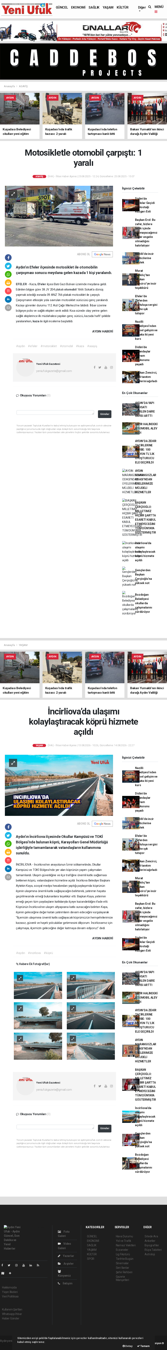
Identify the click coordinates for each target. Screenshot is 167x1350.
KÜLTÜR (123, 7)
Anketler (150, 1240)
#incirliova (34, 953)
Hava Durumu (124, 1236)
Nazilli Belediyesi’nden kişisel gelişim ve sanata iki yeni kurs (146, 330)
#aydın (20, 346)
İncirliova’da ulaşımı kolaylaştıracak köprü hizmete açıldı (145, 551)
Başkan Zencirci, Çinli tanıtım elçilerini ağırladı (146, 377)
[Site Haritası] (4, 1273)
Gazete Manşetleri (122, 1278)
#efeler (32, 346)
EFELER (22, 284)
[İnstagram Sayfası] (18, 1265)
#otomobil (66, 346)
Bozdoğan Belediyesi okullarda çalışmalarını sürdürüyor (143, 603)
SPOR (90, 1258)
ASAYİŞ (23, 86)
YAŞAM (108, 7)
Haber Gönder (10, 1318)
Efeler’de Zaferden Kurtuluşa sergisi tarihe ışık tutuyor (146, 305)
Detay (129, 1346)
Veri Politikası (10, 1296)
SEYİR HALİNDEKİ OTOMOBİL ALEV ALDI (146, 428)
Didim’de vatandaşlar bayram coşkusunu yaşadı (143, 355)
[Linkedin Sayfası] (32, 1265)
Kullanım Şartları (12, 1309)
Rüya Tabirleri (153, 1249)
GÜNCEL (62, 7)
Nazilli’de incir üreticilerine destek (144, 258)
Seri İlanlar (122, 1267)
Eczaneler (122, 1249)
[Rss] (39, 1265)
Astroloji (150, 1254)
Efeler (42, 284)
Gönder (104, 414)
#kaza (80, 346)
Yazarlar (68, 1256)
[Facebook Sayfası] (3, 1265)
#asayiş (92, 346)
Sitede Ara (151, 1236)
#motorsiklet (49, 346)
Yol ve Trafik (123, 1240)
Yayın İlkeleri (10, 1292)
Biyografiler (152, 1245)
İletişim (67, 1283)
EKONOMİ (78, 7)
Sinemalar (122, 1263)
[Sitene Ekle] (11, 1273)
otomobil (70, 289)
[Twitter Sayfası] (11, 1265)
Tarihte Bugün (125, 1258)
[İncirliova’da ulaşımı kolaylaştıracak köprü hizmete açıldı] (59, 785)
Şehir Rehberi (124, 1272)
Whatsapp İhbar (12, 1314)
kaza (36, 321)
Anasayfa (9, 86)
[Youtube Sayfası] (25, 1265)
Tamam (145, 1346)
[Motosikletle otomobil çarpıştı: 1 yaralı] (59, 216)
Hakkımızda (9, 1287)
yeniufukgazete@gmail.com (54, 371)
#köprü (48, 953)
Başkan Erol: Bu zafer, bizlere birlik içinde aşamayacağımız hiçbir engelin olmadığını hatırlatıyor (146, 232)
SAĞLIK (94, 7)
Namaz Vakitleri (126, 1245)
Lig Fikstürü (123, 1254)
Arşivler (68, 1263)
